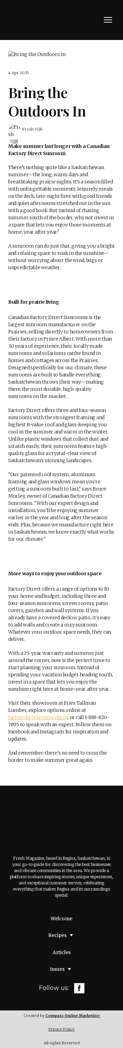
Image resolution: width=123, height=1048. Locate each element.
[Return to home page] (39, 20)
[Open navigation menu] (108, 20)
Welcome (61, 918)
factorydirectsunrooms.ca (38, 717)
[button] (79, 988)
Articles (62, 952)
